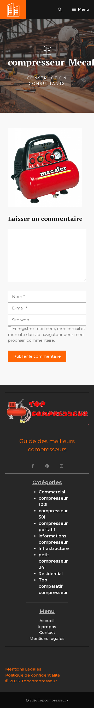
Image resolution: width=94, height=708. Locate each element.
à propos (47, 626)
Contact (47, 632)
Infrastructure (54, 548)
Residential (51, 573)
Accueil (47, 620)
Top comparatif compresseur (53, 586)
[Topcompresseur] (13, 9)
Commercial (52, 491)
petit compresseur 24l (53, 561)
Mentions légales (47, 638)
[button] (60, 9)
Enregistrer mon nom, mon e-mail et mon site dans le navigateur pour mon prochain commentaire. (46, 334)
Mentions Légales (23, 669)
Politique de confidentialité (32, 675)
